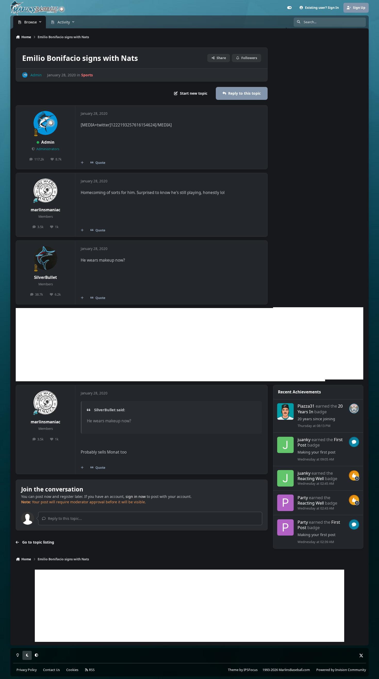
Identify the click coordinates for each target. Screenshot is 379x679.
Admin (47, 142)
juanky (304, 439)
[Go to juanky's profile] (285, 445)
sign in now (136, 496)
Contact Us (51, 670)
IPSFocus (251, 670)
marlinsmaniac (45, 210)
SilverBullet (45, 277)
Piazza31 (306, 406)
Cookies (72, 670)
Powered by (341, 670)
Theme (233, 670)
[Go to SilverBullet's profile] (46, 258)
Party (303, 497)
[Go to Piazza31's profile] (285, 411)
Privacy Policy (27, 670)
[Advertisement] (170, 344)
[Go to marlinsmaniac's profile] (46, 191)
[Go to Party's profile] (285, 503)
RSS (91, 670)
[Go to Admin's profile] (25, 75)
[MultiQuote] (82, 162)
